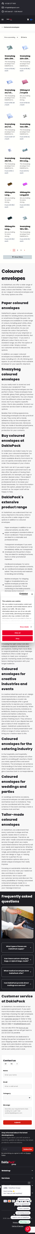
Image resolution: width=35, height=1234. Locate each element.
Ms (12, 1064)
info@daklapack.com (12, 8)
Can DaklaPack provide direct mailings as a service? (16, 984)
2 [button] (17, 250)
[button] (24, 250)
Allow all (17, 633)
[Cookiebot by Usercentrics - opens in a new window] (20, 594)
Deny (17, 638)
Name (5, 1071)
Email (5, 1082)
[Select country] (31, 19)
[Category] (17, 1098)
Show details (24, 627)
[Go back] (3, 27)
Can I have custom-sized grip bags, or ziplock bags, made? (16, 959)
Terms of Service (17, 1226)
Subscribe (28, 1149)
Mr (6, 1064)
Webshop (6, 1170)
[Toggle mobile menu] (3, 19)
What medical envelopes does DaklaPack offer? (16, 972)
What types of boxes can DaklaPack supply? (16, 947)
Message (6, 1105)
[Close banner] (32, 594)
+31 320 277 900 (10, 4)
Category (7, 1093)
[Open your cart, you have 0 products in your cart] (28, 19)
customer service (11, 1019)
